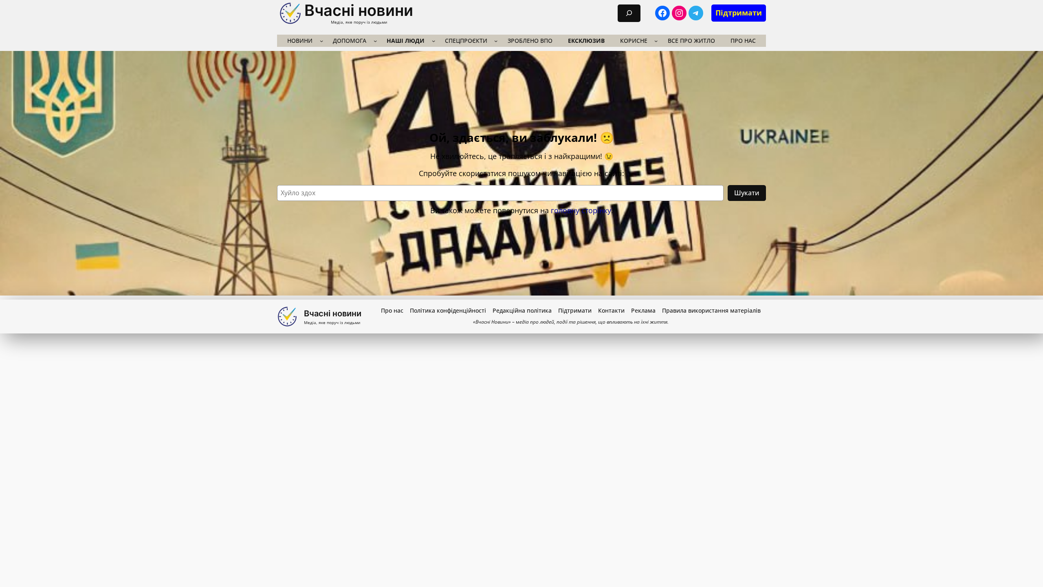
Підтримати (738, 13)
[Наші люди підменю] (433, 40)
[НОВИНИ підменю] (321, 40)
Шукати (746, 192)
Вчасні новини (358, 10)
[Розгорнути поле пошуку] (629, 13)
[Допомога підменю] (375, 40)
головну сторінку (581, 210)
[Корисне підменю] (656, 40)
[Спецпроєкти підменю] (495, 40)
